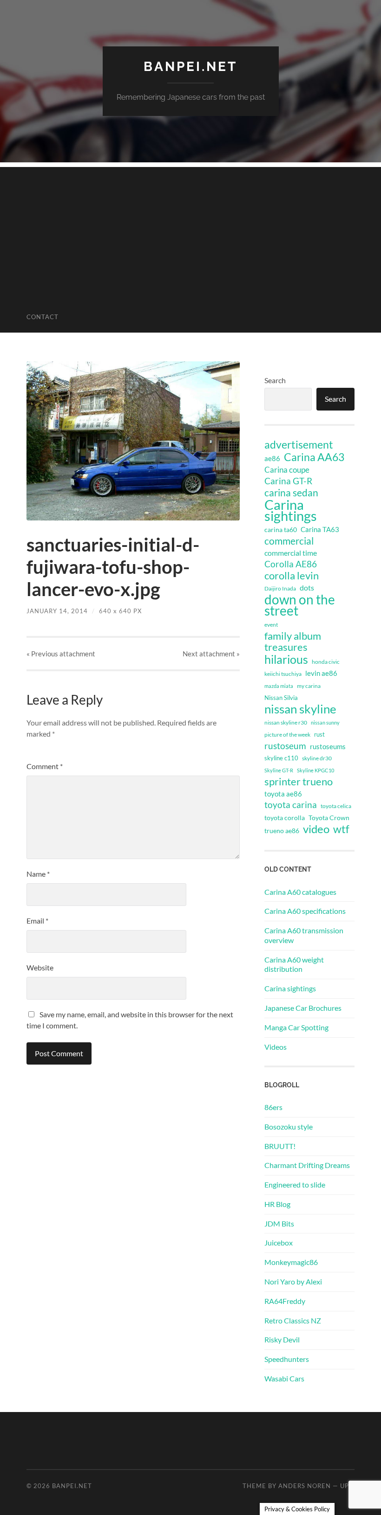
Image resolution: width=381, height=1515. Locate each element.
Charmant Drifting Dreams (307, 1165)
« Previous (60, 653)
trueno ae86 (281, 831)
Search (275, 380)
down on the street (299, 605)
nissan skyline (300, 708)
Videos (275, 1046)
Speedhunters (286, 1359)
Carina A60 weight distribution (294, 964)
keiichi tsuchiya (283, 673)
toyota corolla (284, 818)
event (271, 625)
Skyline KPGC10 (315, 770)
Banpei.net (190, 66)
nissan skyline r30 (285, 722)
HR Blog (277, 1204)
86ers (273, 1107)
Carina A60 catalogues (300, 891)
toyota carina (290, 804)
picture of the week (287, 735)
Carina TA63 (320, 529)
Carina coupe (286, 470)
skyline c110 (281, 758)
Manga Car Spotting (296, 1027)
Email (37, 920)
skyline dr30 (317, 758)
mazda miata (278, 686)
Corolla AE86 (290, 563)
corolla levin (291, 575)
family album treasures (292, 641)
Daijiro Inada (280, 588)
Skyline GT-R (278, 770)
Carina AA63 (314, 456)
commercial (289, 540)
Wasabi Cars (284, 1378)
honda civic (326, 661)
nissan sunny (325, 722)
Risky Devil (282, 1339)
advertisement (298, 444)
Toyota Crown (329, 818)
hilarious (286, 659)
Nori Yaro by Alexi (293, 1281)
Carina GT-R (288, 481)
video (316, 829)
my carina (309, 685)
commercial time (290, 553)
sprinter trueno (298, 781)
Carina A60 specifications (305, 910)
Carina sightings (290, 510)
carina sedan (291, 492)
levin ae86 (321, 673)
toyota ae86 (283, 794)
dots (307, 587)
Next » (211, 653)
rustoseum (285, 746)
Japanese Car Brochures (303, 1007)
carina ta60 (280, 529)
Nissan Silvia (281, 697)
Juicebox (278, 1242)
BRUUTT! (280, 1146)
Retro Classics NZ (292, 1320)
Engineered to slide (294, 1184)
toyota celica (336, 805)
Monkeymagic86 (291, 1262)
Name (38, 873)
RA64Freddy (284, 1301)
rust (319, 734)
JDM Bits (279, 1223)
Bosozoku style (288, 1126)
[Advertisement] (190, 232)
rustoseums (328, 746)
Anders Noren (304, 1485)
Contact (42, 317)
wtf (341, 829)
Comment (44, 766)
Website (39, 967)
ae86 (272, 458)
